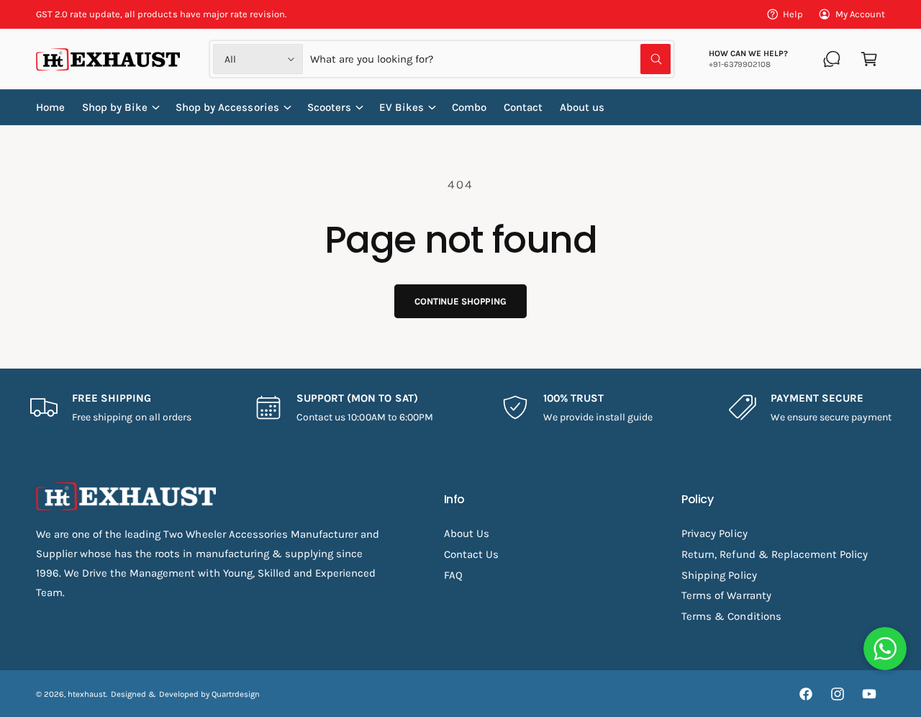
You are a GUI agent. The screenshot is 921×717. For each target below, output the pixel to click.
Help (793, 14)
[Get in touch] (831, 59)
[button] (869, 59)
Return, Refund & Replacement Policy (774, 554)
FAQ (453, 575)
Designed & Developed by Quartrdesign (185, 694)
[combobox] (490, 59)
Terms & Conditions (731, 616)
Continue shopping (460, 301)
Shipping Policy (718, 575)
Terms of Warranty (726, 595)
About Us (466, 533)
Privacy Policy (714, 533)
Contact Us (471, 554)
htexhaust (87, 694)
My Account (860, 14)
